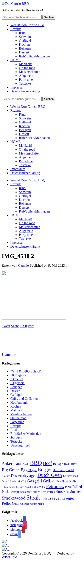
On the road (27, 68)
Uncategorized (20, 445)
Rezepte (15, 29)
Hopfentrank (19, 402)
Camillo (23, 265)
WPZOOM (9, 557)
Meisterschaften (29, 72)
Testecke (25, 83)
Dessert (24, 52)
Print (31, 326)
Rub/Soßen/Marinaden (34, 56)
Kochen (24, 44)
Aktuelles (16, 379)
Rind (22, 33)
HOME (15, 60)
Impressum (17, 87)
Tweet (6, 326)
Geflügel (25, 40)
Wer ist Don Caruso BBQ (27, 25)
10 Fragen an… (21, 375)
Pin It (23, 326)
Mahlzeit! (25, 64)
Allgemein (26, 75)
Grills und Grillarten (24, 398)
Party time (26, 79)
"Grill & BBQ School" (26, 371)
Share (15, 326)
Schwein (25, 37)
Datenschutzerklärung (25, 91)
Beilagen (25, 48)
